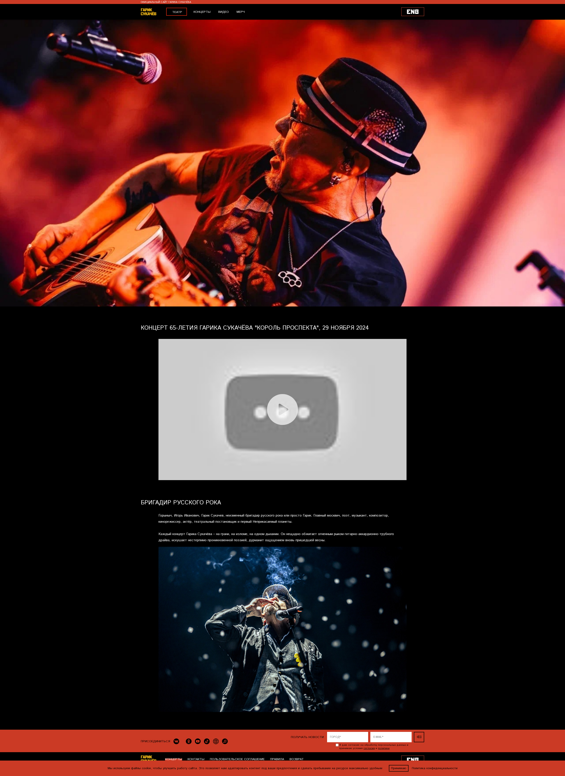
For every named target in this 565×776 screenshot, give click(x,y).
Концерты (202, 12)
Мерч (241, 12)
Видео (223, 12)
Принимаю (398, 768)
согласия (369, 748)
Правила (277, 759)
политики (384, 748)
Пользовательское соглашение (237, 759)
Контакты (196, 759)
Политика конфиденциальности (435, 768)
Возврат (297, 759)
